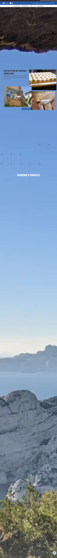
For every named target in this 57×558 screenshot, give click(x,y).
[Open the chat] (54, 553)
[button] (51, 3)
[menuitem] (8, 3)
